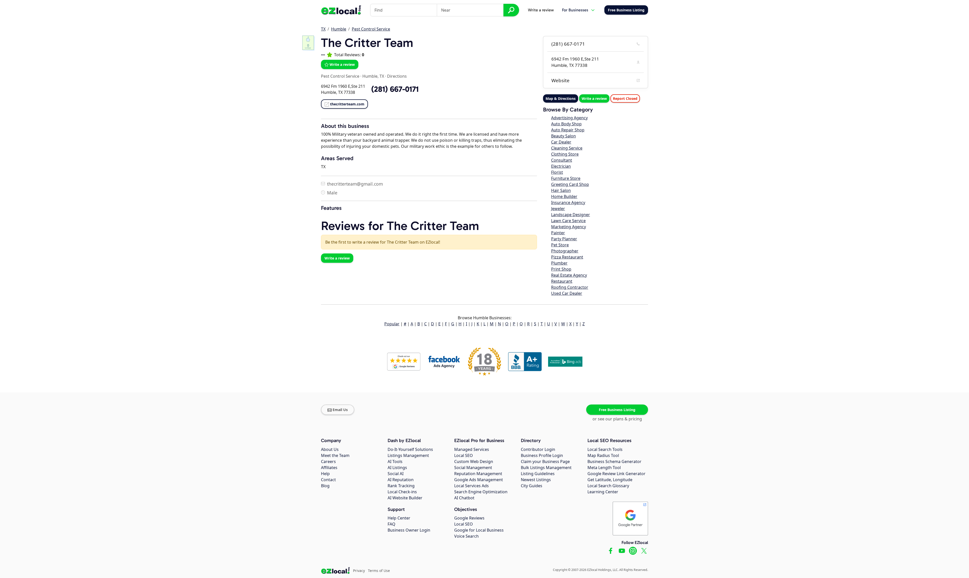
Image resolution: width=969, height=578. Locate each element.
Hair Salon (561, 190)
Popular (391, 324)
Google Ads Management (478, 479)
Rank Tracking (401, 485)
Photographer (564, 251)
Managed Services (471, 449)
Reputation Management (478, 473)
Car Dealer (561, 142)
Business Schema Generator (614, 461)
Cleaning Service (566, 148)
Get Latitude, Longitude (609, 479)
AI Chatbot (464, 498)
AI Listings (397, 467)
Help (325, 473)
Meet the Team (335, 455)
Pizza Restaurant (567, 257)
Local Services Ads (471, 485)
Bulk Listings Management (546, 467)
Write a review (541, 10)
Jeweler (558, 208)
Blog (325, 485)
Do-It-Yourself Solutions (410, 449)
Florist (557, 172)
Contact (328, 479)
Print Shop (561, 269)
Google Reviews (469, 518)
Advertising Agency (569, 118)
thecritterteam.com (347, 104)
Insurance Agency (568, 202)
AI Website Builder (405, 498)
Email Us (340, 409)
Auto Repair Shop (567, 130)
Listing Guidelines (538, 473)
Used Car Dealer (566, 293)
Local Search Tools (605, 449)
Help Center (399, 518)
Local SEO (463, 455)
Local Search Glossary (608, 485)
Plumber (559, 263)
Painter (558, 233)
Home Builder (564, 196)
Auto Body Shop (566, 124)
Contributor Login (538, 449)
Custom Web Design (473, 461)
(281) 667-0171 (568, 44)
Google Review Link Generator (616, 473)
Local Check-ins (402, 492)
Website (560, 80)
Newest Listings (536, 479)
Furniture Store (565, 178)
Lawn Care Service (568, 220)
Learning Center (602, 492)
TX (323, 29)
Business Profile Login (542, 455)
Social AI (395, 473)
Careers (328, 461)
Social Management (473, 467)
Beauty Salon (563, 136)
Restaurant (561, 281)
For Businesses (575, 10)
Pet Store (560, 245)
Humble (338, 29)
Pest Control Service (371, 29)
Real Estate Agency (569, 275)
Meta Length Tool (604, 467)
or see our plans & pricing (617, 419)
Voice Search (466, 536)
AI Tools (395, 461)
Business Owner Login (409, 530)
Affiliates (329, 467)
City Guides (531, 485)
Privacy (359, 570)
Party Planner (564, 239)
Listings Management (408, 455)
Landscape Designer (570, 214)
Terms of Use (379, 570)
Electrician (561, 166)
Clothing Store (565, 154)
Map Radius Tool (603, 455)
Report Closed (625, 98)
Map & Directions (561, 98)
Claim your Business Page (545, 461)
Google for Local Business (479, 530)
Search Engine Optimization (480, 492)
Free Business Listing (617, 409)
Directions (397, 76)
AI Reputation (401, 479)
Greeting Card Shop (570, 184)
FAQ (391, 524)
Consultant (561, 160)
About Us (330, 449)
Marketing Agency (568, 226)
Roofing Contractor (569, 287)
